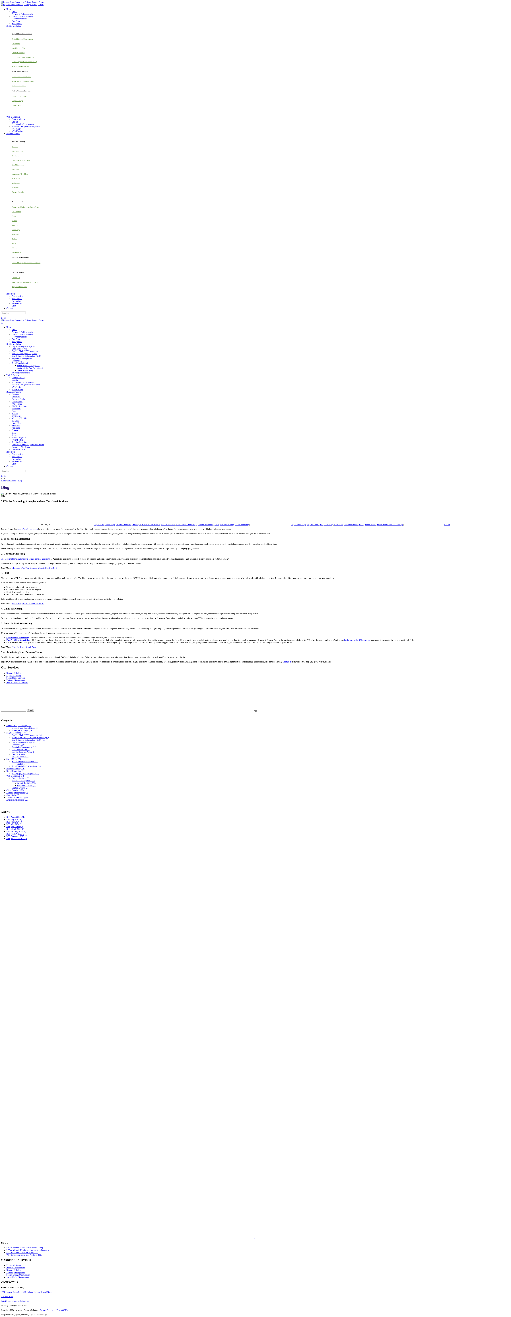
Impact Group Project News (25, 728)
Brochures (15, 156)
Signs (14, 243)
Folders (14, 221)
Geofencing (16, 44)
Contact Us (16, 278)
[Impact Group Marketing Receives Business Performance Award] (263, 1237)
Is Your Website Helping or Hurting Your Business (27, 1250)
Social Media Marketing (186, 524)
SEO (217, 524)
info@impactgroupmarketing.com (15, 1301)
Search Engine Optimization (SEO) (24, 62)
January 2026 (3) (18, 834)
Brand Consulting (15, 771)
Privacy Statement (47, 1310)
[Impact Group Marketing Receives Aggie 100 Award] (249, 1237)
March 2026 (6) (17, 829)
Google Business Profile (23, 752)
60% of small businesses (27, 529)
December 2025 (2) (19, 836)
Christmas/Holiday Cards (21, 160)
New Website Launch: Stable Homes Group (25, 1248)
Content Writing (17, 105)
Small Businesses (168, 524)
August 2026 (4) (17, 817)
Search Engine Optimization (18, 1275)
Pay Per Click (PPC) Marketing (23, 57)
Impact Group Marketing (104, 524)
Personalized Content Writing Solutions (30, 737)
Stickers (14, 248)
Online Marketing (18, 53)
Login (3, 318)
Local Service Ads (18, 48)
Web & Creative (15, 776)
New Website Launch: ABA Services (22, 1252)
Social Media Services (15, 678)
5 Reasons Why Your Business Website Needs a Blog (34, 568)
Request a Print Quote (19, 287)
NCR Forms (16, 178)
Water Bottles (16, 252)
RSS (8, 817)
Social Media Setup (19, 86)
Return (447, 524)
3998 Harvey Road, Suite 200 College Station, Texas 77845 (26, 1292)
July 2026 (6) (16, 819)
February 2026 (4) (18, 831)
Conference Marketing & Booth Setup (25, 207)
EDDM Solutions (18, 165)
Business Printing (13, 673)
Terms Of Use (62, 1310)
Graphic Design (17, 101)
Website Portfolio (26, 783)
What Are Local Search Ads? (24, 647)
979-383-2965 (7, 1296)
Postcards (15, 188)
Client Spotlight (15, 790)
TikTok (21, 764)
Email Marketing (227, 524)
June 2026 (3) (16, 822)
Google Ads (18, 754)
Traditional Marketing (17, 797)
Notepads (15, 234)
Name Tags (16, 230)
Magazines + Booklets (20, 174)
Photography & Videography (25, 773)
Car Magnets (16, 212)
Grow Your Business (151, 524)
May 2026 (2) (16, 824)
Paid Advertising (242, 524)
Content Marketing (205, 524)
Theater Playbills (18, 192)
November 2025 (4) (19, 838)
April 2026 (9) (17, 826)
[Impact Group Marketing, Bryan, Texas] (230, 1125)
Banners (15, 147)
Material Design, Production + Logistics (26, 263)
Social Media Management (21, 77)
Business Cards (17, 151)
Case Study (12, 795)
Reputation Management (21, 66)
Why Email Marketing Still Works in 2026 (24, 1255)
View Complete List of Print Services (25, 282)
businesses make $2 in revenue (357, 640)
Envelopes (15, 169)
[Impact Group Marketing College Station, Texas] (22, 2)
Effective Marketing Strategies (128, 524)
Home (3, 481)
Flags (14, 216)
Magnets (15, 225)
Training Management (15, 680)
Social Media (370, 524)
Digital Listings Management (22, 39)
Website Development (20, 96)
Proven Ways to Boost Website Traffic (28, 603)
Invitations (16, 183)
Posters (14, 239)
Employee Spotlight (22, 730)
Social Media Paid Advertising (23, 81)
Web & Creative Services (17, 683)
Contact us (287, 662)
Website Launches (26, 785)
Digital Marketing (298, 524)
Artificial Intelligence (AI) (18, 800)
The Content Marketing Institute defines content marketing (25, 559)
